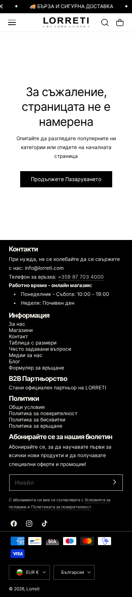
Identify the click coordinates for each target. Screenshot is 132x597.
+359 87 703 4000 (81, 277)
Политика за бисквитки (37, 420)
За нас (17, 324)
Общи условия (27, 407)
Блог (14, 361)
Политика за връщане (35, 426)
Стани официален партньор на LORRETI (57, 388)
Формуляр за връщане (36, 368)
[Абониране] (114, 482)
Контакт (18, 336)
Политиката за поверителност (61, 506)
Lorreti (33, 588)
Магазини (21, 330)
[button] (11, 22)
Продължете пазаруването (66, 179)
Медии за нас (26, 355)
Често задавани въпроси (40, 349)
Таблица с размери (32, 343)
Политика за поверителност (43, 413)
